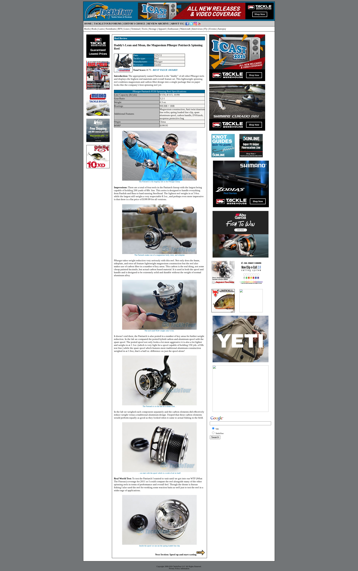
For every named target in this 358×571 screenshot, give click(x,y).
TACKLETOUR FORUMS (108, 23)
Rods (94, 28)
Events (212, 28)
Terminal (135, 28)
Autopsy (222, 28)
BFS (120, 28)
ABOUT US (177, 23)
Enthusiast (173, 28)
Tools (144, 28)
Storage (153, 28)
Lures (101, 28)
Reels (87, 28)
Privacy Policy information (179, 568)
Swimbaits (111, 28)
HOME (88, 23)
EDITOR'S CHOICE (134, 23)
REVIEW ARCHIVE (158, 23)
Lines (126, 28)
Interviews (197, 28)
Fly (206, 28)
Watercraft (185, 28)
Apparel (162, 28)
